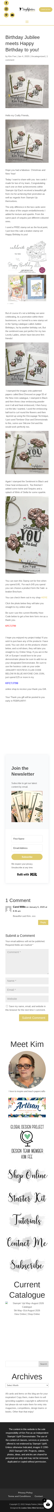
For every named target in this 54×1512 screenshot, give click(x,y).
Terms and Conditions (19, 1496)
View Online (20, 1314)
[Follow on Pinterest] (6, 15)
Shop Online (34, 1314)
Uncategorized (38, 56)
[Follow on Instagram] (6, 9)
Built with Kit (27, 874)
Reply (43, 922)
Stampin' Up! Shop (45, 9)
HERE (44, 597)
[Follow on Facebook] (6, 3)
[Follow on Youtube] (12, 15)
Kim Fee (12, 56)
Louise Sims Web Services (32, 1508)
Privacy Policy (25, 1492)
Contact (39, 1496)
